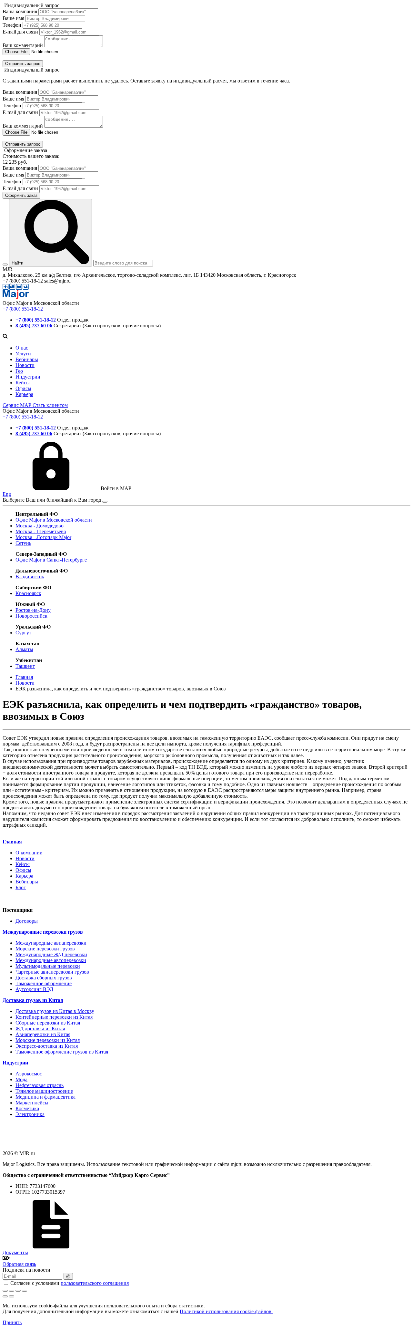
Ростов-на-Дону (33, 610)
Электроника (30, 1114)
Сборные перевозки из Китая (47, 1022)
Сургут (23, 632)
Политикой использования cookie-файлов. (226, 1311)
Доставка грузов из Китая (33, 1000)
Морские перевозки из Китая (47, 1040)
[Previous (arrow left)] (5, 1296)
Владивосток (29, 576)
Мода (21, 1079)
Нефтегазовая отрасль (39, 1085)
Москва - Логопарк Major (43, 537)
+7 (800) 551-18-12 (23, 309)
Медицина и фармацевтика (45, 1097)
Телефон (12, 25)
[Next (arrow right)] (11, 1296)
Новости (25, 365)
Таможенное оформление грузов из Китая (61, 1051)
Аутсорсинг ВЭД (34, 989)
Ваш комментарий (23, 45)
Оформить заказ (21, 195)
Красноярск (28, 593)
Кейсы (22, 382)
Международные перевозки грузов (43, 932)
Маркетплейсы (31, 1102)
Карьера (24, 394)
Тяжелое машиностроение (44, 1091)
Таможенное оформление (43, 983)
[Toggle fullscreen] (18, 1291)
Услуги (23, 353)
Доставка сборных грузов (43, 977)
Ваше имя (13, 18)
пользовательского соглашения (95, 1283)
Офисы (23, 388)
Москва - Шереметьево (40, 531)
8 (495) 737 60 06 (33, 325)
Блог (20, 887)
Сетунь (23, 543)
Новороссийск (31, 616)
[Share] (11, 1291)
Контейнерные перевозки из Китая (54, 1017)
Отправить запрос (22, 63)
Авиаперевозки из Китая (42, 1034)
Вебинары (26, 359)
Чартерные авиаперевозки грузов (52, 972)
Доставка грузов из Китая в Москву (54, 1011)
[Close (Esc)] (5, 1291)
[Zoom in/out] (24, 1291)
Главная (12, 841)
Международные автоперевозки (50, 960)
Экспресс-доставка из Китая (46, 1046)
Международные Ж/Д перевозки (51, 954)
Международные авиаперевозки (50, 943)
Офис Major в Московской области (53, 520)
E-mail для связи (20, 31)
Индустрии (27, 377)
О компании (29, 852)
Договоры (26, 921)
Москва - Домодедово (39, 525)
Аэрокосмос (28, 1073)
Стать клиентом (50, 405)
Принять (12, 1322)
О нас (21, 348)
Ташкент (25, 666)
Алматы (24, 649)
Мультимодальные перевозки (47, 966)
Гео (19, 371)
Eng (7, 494)
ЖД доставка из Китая (40, 1028)
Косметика (27, 1108)
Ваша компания (20, 11)
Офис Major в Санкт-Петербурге (51, 560)
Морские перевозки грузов (45, 948)
